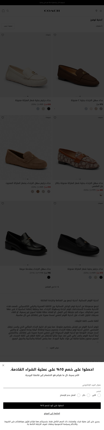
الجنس (98, 391)
